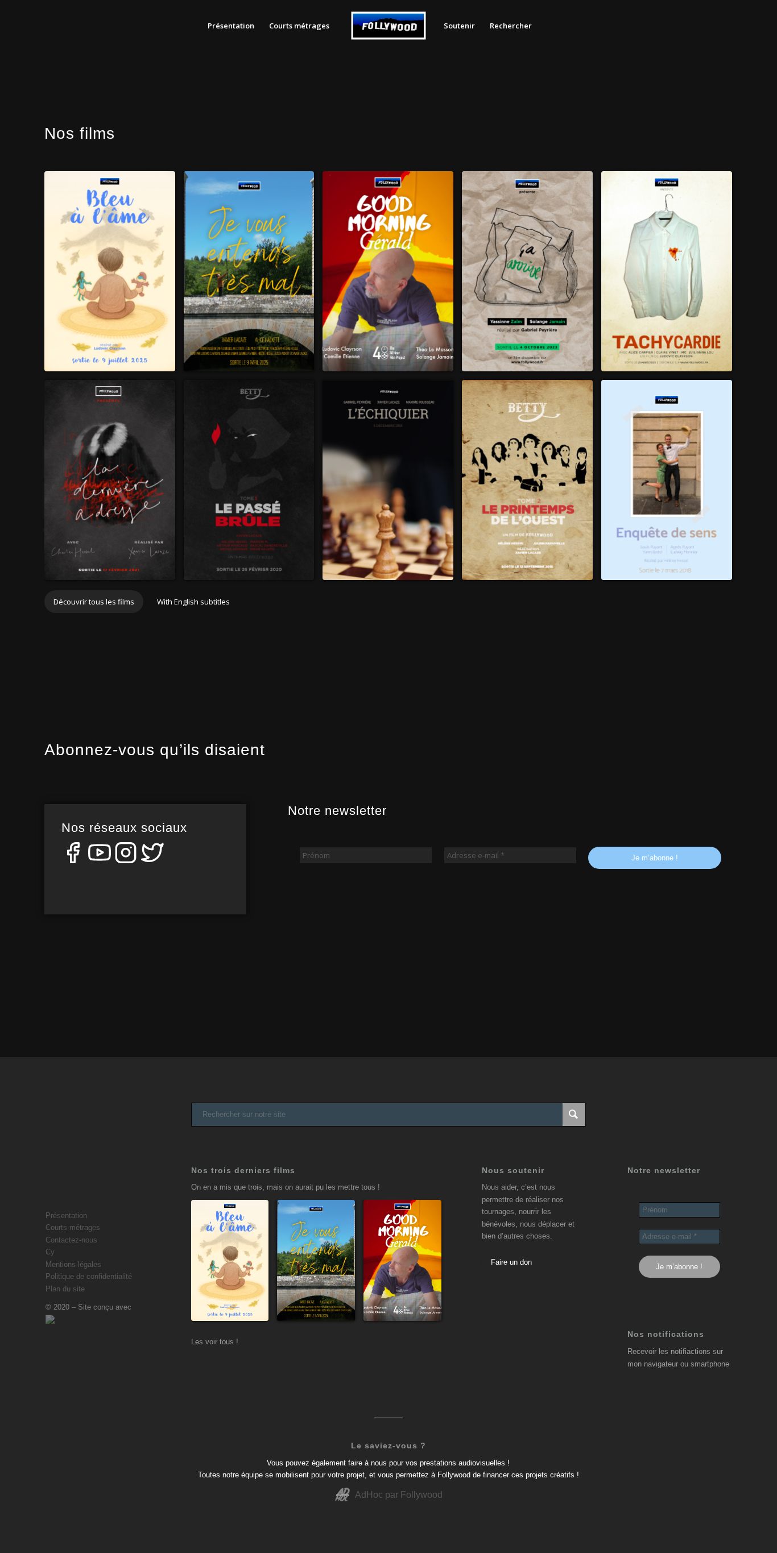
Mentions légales (73, 1264)
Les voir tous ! (214, 1341)
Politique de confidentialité (89, 1276)
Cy (50, 1252)
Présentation (66, 1215)
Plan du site (65, 1289)
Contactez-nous (71, 1240)
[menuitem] (231, 25)
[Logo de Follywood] (388, 25)
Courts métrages (73, 1227)
